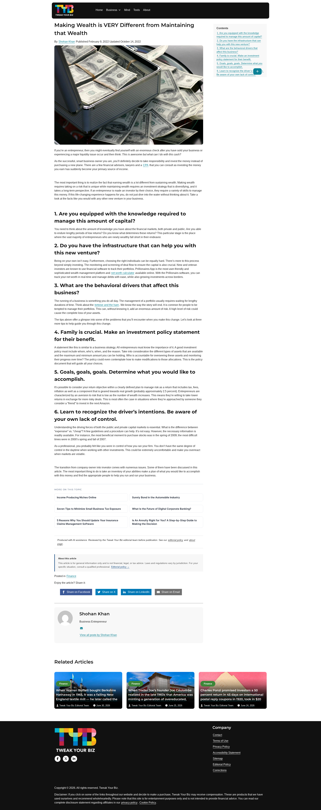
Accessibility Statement (226, 752)
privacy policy (129, 802)
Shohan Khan (67, 41)
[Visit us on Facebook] (57, 758)
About (146, 10)
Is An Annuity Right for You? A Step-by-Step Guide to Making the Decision (164, 522)
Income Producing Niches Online (76, 497)
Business (111, 10)
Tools (136, 10)
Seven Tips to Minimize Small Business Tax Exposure (89, 508)
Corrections (220, 770)
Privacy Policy (221, 746)
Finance (71, 576)
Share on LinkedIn (138, 592)
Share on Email (170, 592)
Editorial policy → (120, 566)
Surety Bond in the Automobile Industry (156, 497)
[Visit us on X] (66, 758)
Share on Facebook (78, 592)
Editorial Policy (222, 764)
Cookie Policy (147, 802)
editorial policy (175, 540)
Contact (217, 735)
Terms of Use (220, 740)
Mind (127, 10)
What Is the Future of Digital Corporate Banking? (161, 508)
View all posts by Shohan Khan (98, 635)
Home (99, 10)
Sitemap (218, 758)
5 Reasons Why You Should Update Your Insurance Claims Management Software (87, 522)
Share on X (108, 592)
